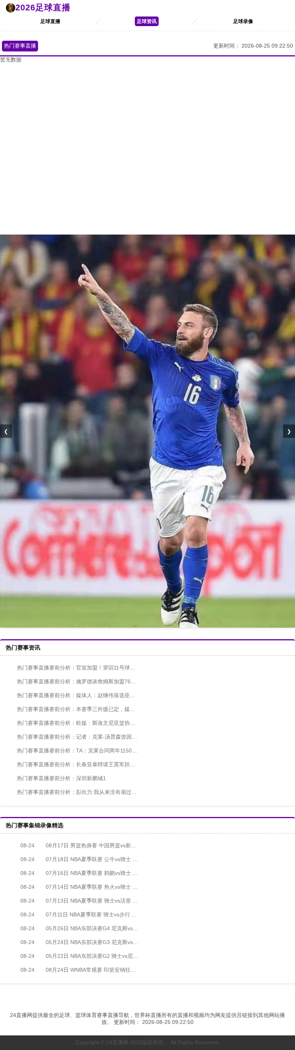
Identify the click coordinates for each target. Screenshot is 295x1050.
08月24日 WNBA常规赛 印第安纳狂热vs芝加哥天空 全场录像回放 (111, 970)
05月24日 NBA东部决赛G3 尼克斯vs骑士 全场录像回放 (98, 942)
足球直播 (50, 21)
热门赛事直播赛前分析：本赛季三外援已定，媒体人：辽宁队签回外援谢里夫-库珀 (114, 709)
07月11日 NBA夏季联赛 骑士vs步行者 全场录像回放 (94, 914)
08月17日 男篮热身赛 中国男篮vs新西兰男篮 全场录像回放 (103, 845)
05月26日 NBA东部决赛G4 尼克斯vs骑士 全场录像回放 (98, 928)
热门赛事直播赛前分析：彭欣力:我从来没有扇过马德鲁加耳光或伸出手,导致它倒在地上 (120, 792)
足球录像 (243, 21)
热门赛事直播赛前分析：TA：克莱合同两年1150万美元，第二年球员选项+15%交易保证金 (124, 750)
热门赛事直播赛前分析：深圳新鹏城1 (61, 778)
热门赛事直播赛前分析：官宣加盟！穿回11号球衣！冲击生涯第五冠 (97, 668)
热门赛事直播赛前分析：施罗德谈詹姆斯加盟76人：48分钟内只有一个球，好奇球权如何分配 (128, 681)
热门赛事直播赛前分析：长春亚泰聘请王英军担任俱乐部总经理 (92, 764)
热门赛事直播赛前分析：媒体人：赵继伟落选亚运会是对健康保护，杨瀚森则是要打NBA (122, 695)
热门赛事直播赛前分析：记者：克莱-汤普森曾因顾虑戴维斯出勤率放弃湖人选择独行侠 (120, 737)
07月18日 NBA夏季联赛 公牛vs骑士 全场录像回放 (92, 859)
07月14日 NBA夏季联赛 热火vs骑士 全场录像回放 (92, 887)
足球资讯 (147, 21)
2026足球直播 (43, 7)
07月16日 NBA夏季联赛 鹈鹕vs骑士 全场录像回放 (92, 873)
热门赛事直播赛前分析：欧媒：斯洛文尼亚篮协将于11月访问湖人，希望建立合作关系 (119, 723)
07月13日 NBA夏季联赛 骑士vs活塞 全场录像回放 (92, 901)
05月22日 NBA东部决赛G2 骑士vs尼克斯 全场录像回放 (98, 956)
